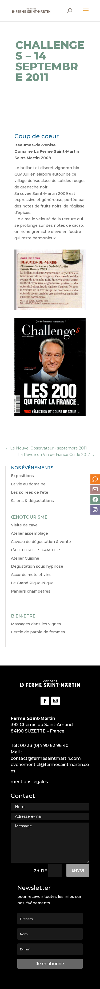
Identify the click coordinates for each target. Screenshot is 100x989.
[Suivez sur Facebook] (45, 701)
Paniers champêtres (30, 591)
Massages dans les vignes (36, 624)
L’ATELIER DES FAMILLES (36, 550)
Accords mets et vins (31, 574)
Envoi (78, 870)
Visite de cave (24, 525)
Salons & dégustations (32, 500)
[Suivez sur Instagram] (55, 701)
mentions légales (29, 781)
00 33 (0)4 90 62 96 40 (44, 745)
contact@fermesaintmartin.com (46, 758)
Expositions (22, 475)
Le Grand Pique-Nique (32, 583)
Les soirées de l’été (29, 492)
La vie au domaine (28, 484)
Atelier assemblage (29, 533)
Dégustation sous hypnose (37, 566)
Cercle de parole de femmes (38, 632)
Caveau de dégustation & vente (41, 541)
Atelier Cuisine (25, 558)
